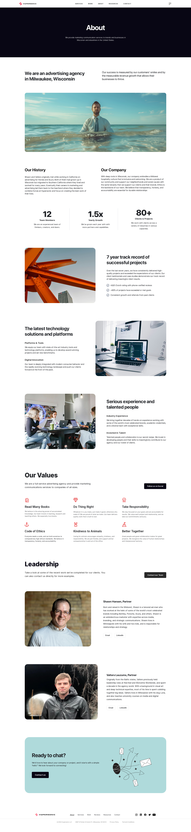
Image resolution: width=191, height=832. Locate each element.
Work (89, 815)
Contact (117, 815)
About (72, 815)
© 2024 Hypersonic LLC (64, 822)
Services (81, 815)
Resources (107, 815)
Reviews (97, 815)
